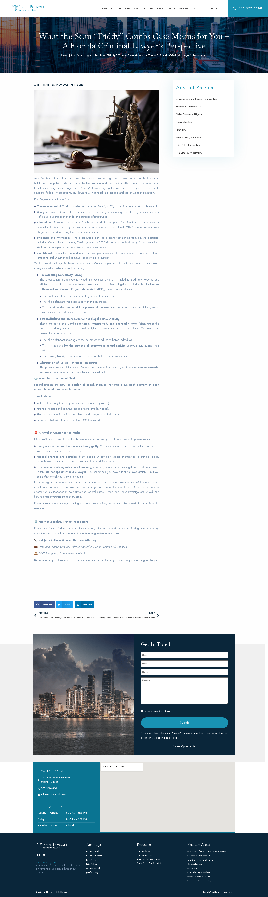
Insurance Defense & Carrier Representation (197, 99)
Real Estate (77, 56)
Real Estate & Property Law (189, 152)
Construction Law (184, 122)
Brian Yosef (91, 859)
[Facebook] (38, 855)
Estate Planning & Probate (188, 137)
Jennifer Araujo (92, 872)
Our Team (154, 8)
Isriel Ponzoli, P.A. (46, 862)
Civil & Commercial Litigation (189, 114)
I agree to (157, 711)
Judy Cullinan (91, 864)
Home (103, 8)
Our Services (134, 8)
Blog (201, 8)
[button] (44, 604)
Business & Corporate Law (188, 106)
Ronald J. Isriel (92, 851)
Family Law (181, 129)
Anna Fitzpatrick (93, 868)
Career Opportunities (181, 8)
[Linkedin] (44, 855)
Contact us (215, 8)
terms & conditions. (161, 711)
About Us (116, 8)
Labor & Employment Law (188, 145)
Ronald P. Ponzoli (94, 855)
